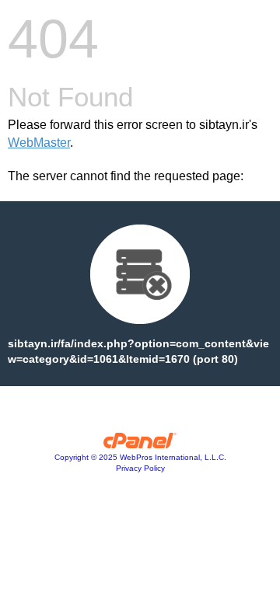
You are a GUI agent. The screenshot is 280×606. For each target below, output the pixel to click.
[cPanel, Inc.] (140, 444)
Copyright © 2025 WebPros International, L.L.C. (140, 457)
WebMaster (39, 142)
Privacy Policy (140, 468)
